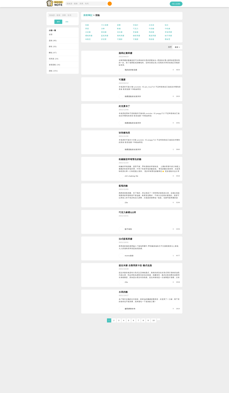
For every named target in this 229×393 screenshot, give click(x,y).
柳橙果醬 (136, 36)
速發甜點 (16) (54, 65)
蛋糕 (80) (53, 40)
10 (154, 320)
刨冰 (166, 25)
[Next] (158, 319)
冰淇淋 (151, 25)
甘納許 (135, 25)
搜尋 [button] (58, 22)
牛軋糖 (167, 29)
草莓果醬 (168, 32)
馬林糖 (151, 32)
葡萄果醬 (120, 36)
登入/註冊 (176, 4)
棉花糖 (104, 32)
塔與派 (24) (53, 59)
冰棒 (103, 29)
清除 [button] (66, 22)
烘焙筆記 (88, 15)
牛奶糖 (151, 29)
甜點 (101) (53, 71)
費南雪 (167, 39)
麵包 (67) (53, 53)
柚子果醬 (168, 36)
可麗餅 (119, 39)
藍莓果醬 (104, 36)
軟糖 (119, 29)
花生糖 (119, 32)
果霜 (87, 29)
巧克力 (135, 29)
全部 (50, 34)
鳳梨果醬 (152, 36)
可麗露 (135, 39)
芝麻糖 (135, 32)
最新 (177, 47)
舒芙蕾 (104, 39)
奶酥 (119, 25)
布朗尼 (88, 39)
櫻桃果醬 (88, 36)
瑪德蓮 (151, 39)
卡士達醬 (104, 25)
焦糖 (87, 25)
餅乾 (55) (53, 46)
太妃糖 (88, 32)
